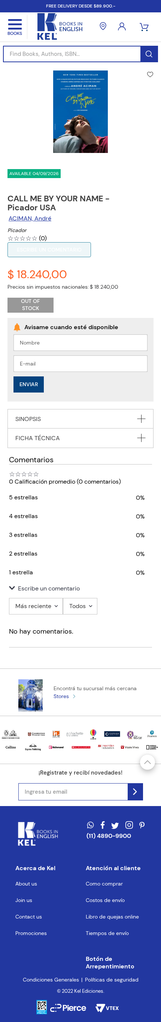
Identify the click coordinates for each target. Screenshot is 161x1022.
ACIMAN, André (30, 218)
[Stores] (103, 27)
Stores (61, 696)
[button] (80, 588)
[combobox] (80, 54)
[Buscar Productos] (148, 53)
